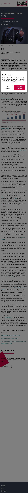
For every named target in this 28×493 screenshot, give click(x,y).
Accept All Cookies (19, 87)
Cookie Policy (14, 81)
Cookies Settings (8, 87)
